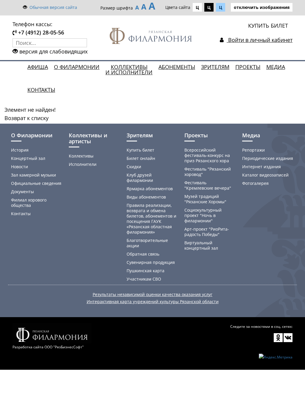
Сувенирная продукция (151, 262)
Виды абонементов (146, 197)
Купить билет (140, 150)
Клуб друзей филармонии (140, 177)
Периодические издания (267, 158)
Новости (19, 166)
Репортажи (253, 150)
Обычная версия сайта (53, 7)
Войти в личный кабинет (259, 39)
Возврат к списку (26, 118)
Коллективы (81, 156)
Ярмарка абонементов (150, 188)
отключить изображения (262, 7)
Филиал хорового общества (28, 202)
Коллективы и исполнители (128, 69)
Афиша (37, 66)
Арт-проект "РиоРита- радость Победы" (206, 231)
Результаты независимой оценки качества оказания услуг (152, 294)
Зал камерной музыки (33, 175)
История (20, 150)
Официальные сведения (36, 183)
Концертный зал (28, 158)
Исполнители (83, 164)
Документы (22, 191)
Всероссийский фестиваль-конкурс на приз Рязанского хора (207, 155)
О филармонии (76, 66)
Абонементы (176, 66)
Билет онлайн (141, 158)
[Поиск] (82, 42)
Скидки (134, 166)
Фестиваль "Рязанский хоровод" (207, 171)
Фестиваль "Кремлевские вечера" (207, 185)
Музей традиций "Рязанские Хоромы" (205, 198)
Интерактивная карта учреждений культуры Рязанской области (153, 301)
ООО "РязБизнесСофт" (64, 347)
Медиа (275, 66)
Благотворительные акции (147, 242)
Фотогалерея (255, 183)
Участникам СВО (144, 279)
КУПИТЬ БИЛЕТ (268, 25)
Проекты (247, 66)
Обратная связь (143, 254)
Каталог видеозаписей (265, 175)
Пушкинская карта (145, 270)
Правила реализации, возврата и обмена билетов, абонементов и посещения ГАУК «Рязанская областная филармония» (151, 218)
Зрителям (215, 66)
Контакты (41, 89)
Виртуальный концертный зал (201, 245)
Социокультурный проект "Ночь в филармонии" (203, 215)
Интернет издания (261, 166)
